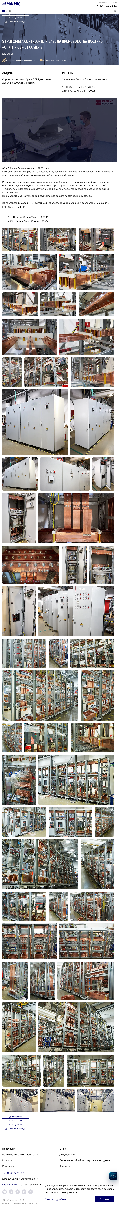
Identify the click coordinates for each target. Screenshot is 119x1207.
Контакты (64, 1166)
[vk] (4, 1191)
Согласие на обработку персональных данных (85, 1160)
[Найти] (115, 11)
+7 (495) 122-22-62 (106, 5)
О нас (62, 1148)
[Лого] (11, 4)
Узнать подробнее (55, 1199)
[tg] (11, 1191)
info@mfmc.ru (9, 1184)
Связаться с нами (31, 1184)
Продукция (8, 1148)
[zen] (17, 1191)
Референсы (8, 1166)
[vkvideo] (24, 1191)
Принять (104, 1199)
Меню (8, 11)
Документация (67, 1154)
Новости (7, 1160)
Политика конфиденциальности (20, 1154)
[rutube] (30, 1191)
